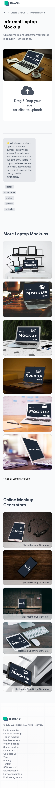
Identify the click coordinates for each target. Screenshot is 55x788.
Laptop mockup (11, 730)
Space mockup (11, 747)
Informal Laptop (37, 13)
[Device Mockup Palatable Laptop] (27, 300)
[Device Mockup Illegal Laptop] (27, 338)
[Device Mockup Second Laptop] (27, 414)
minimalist (9, 209)
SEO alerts (9, 767)
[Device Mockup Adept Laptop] (27, 376)
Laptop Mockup (18, 13)
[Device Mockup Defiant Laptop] (27, 452)
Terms (6, 757)
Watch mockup (11, 743)
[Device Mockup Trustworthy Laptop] (27, 260)
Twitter (7, 763)
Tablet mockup (11, 737)
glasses (9, 203)
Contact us (9, 750)
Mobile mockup (11, 740)
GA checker (10, 770)
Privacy (7, 760)
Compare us (9, 753)
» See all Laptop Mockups (16, 478)
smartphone (9, 192)
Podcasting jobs (12, 777)
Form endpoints (11, 774)
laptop (9, 187)
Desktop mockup (12, 733)
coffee (9, 198)
